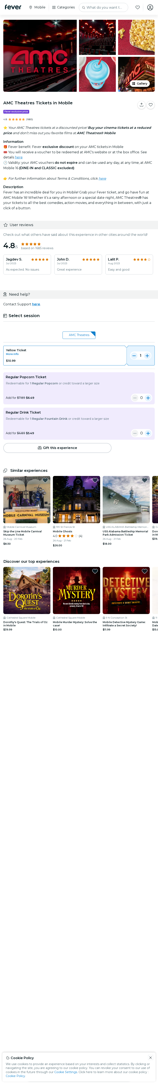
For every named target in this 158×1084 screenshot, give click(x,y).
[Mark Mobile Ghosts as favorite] (95, 480)
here (19, 157)
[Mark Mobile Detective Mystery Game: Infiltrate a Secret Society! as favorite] (144, 571)
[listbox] (79, 335)
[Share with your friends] (141, 105)
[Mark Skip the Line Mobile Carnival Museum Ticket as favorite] (45, 480)
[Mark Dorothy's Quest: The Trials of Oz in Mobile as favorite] (45, 571)
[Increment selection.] (147, 355)
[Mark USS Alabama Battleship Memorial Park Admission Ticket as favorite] (144, 480)
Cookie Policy (15, 1076)
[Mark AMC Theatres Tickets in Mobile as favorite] (150, 105)
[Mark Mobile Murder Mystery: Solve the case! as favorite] (95, 571)
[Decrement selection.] (134, 355)
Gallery (142, 83)
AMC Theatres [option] (79, 335)
